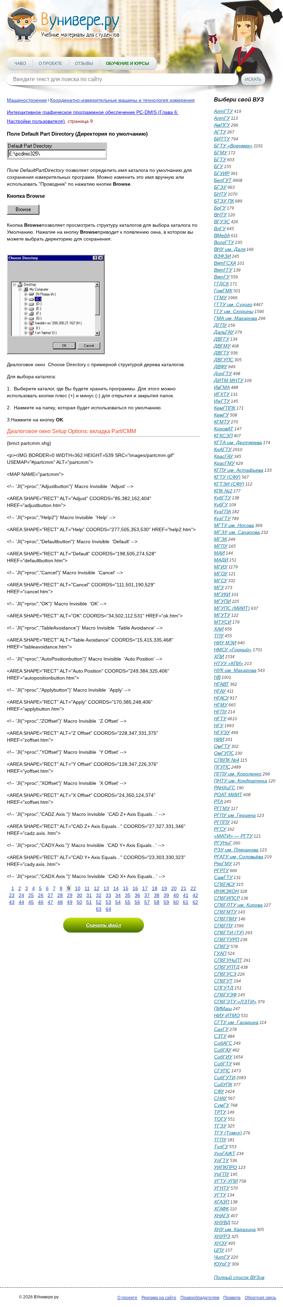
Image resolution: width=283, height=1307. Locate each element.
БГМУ (220, 152)
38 (156, 895)
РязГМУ (223, 863)
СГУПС (222, 1070)
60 (176, 902)
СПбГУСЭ (225, 974)
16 (135, 888)
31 (89, 895)
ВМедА (222, 235)
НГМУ (220, 705)
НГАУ (220, 691)
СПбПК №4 (226, 760)
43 (11, 902)
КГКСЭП (223, 435)
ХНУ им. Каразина (235, 1229)
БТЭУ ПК (224, 201)
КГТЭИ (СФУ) (229, 484)
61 (185, 902)
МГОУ (220, 573)
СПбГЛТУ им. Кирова (238, 905)
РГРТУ (221, 870)
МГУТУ (222, 615)
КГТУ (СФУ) (227, 477)
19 (164, 888)
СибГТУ (223, 1063)
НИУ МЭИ (225, 642)
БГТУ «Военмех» (233, 145)
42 (195, 895)
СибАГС (223, 1043)
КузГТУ (222, 518)
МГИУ (220, 566)
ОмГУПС (224, 753)
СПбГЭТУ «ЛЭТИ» (235, 1001)
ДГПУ (220, 325)
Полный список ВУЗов (239, 1277)
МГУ (219, 587)
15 (125, 888)
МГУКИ (222, 594)
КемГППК (224, 408)
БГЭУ (220, 187)
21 (183, 888)
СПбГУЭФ (225, 994)
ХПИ (219, 656)
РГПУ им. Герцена (235, 815)
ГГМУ (220, 297)
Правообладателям (199, 1297)
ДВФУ (220, 366)
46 (40, 902)
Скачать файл (103, 925)
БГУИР (222, 173)
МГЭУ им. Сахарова (237, 532)
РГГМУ (222, 808)
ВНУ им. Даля (229, 249)
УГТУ (220, 1195)
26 (40, 895)
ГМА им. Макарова (235, 318)
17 (145, 888)
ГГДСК (221, 283)
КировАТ (223, 428)
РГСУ (220, 829)
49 (69, 902)
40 (176, 895)
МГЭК (220, 539)
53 (108, 902)
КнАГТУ (223, 449)
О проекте (50, 63)
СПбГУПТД (227, 967)
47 (50, 902)
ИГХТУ (222, 394)
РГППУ (222, 822)
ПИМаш (223, 1008)
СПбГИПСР (227, 898)
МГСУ (220, 580)
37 (147, 895)
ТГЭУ (220, 1126)
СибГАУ (222, 1050)
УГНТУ (222, 1188)
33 (108, 895)
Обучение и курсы (127, 63)
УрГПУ (221, 1174)
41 (185, 895)
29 (69, 895)
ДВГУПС (223, 359)
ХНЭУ (220, 1243)
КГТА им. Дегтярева (238, 442)
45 (31, 902)
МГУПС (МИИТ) (232, 608)
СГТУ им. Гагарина (236, 1022)
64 (108, 909)
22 (193, 888)
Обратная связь (260, 1297)
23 (11, 895)
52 (98, 902)
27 (50, 895)
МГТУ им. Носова (234, 525)
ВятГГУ (223, 270)
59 (166, 902)
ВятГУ (222, 277)
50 (79, 902)
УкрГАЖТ (224, 1153)
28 (60, 895)
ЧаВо (20, 63)
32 (98, 895)
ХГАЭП (221, 1201)
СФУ (219, 1091)
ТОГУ (220, 1119)
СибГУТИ (224, 1077)
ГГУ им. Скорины (233, 311)
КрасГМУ (224, 463)
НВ (217, 677)
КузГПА (222, 511)
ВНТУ (220, 214)
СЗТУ (220, 1036)
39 (166, 895)
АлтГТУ (223, 111)
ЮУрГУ (222, 1264)
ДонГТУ (223, 373)
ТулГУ (221, 1146)
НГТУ (220, 718)
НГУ (218, 725)
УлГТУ (221, 1160)
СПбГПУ (223, 925)
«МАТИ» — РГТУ (233, 836)
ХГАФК (221, 1208)
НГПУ (220, 711)
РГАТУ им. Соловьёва (238, 856)
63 (98, 909)
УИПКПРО (225, 1167)
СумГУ (221, 1105)
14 (116, 888)
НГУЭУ (222, 732)
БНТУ (220, 194)
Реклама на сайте (159, 1297)
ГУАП (220, 953)
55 (127, 902)
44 (21, 902)
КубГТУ (222, 497)
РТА (218, 801)
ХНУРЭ (222, 1236)
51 (89, 902)
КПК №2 (223, 491)
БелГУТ (223, 180)
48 (60, 902)
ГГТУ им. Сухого (233, 304)
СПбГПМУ (225, 918)
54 (118, 902)
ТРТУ (220, 1112)
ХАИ (219, 629)
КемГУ (221, 415)
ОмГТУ (222, 746)
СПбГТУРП (226, 939)
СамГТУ (223, 877)
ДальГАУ (224, 332)
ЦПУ (219, 1250)
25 (31, 895)
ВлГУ (220, 228)
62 (195, 902)
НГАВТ (221, 684)
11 (87, 888)
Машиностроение (27, 100)
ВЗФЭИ (222, 256)
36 (137, 895)
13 (106, 888)
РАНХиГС (224, 787)
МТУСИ (222, 622)
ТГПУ (220, 1139)
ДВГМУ (222, 346)
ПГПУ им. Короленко (238, 774)
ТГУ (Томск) (228, 1132)
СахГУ (221, 1029)
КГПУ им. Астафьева (238, 470)
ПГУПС (222, 767)
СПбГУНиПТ (228, 960)
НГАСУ (221, 698)
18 (154, 888)
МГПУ (220, 546)
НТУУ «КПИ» (228, 663)
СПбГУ (222, 946)
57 (147, 902)
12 (96, 888)
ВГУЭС (222, 221)
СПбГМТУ (225, 912)
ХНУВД (222, 1222)
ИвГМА (222, 387)
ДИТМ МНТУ (228, 380)
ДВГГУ (221, 339)
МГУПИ (222, 601)
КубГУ (221, 504)
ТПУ (219, 635)
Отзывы (84, 63)
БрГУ (220, 208)
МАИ (219, 553)
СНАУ (220, 1098)
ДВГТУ (222, 352)
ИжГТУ (222, 401)
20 (174, 888)
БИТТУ (222, 139)
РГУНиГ (223, 843)
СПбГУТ (223, 981)
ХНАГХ (222, 1215)
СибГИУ (223, 1057)
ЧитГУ (222, 1257)
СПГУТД (223, 988)
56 (137, 902)
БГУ (218, 166)
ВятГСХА (225, 263)
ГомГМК (223, 290)
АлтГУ (222, 118)
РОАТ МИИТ (228, 794)
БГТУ (220, 159)
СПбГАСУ (224, 884)
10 (77, 888)
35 (127, 895)
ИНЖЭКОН (226, 891)
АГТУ (220, 132)
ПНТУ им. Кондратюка (240, 780)
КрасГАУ (223, 456)
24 (21, 895)
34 (118, 895)
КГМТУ (222, 422)
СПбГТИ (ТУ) (229, 932)
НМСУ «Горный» (233, 649)
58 (156, 902)
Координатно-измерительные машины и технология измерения (122, 100)
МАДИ (221, 560)
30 (79, 895)
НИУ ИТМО (227, 1015)
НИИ (219, 739)
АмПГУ (222, 125)
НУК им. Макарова (235, 670)
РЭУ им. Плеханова (236, 849)
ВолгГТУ (224, 242)
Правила (232, 1297)
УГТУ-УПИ (226, 1181)
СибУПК (223, 1084)
